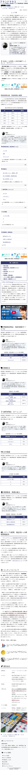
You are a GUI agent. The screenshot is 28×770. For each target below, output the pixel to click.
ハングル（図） (5, 8)
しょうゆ (4, 6)
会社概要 (5, 761)
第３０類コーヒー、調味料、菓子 (10, 397)
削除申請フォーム (15, 631)
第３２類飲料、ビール (11, 403)
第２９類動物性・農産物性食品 (11, 400)
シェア (8, 5)
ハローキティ (6, 196)
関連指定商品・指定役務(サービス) (10, 146)
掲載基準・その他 (7, 759)
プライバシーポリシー (8, 765)
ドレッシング (6, 156)
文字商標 (5, 211)
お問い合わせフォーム (17, 560)
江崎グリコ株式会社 (7, 239)
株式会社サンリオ (12, 8)
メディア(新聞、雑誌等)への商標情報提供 (12, 277)
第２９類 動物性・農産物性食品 (10, 176)
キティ (4, 199)
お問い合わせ (19, 634)
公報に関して (21, 596)
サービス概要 (6, 755)
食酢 (4, 153)
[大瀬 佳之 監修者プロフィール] (18, 45)
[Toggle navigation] (26, 1)
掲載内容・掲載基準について (9, 279)
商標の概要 (5, 265)
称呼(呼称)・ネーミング (8, 189)
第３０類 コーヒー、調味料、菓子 (13, 6)
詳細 (25, 164)
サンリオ (22, 6)
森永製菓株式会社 (7, 242)
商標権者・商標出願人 (8, 232)
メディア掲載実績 (7, 757)
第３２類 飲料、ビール (8, 179)
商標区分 (5, 169)
